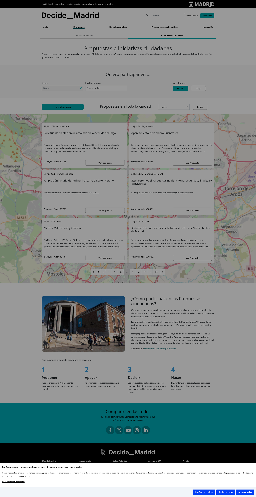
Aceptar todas (245, 492)
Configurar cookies (204, 492)
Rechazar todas (226, 492)
